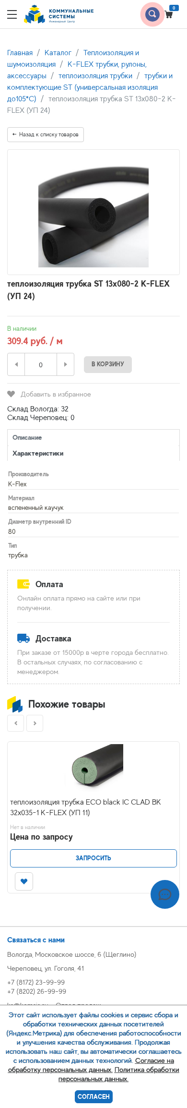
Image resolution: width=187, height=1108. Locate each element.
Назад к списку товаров (49, 134)
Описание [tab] (27, 437)
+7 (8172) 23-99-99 (36, 982)
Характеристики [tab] (37, 453)
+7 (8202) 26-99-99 (36, 991)
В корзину (108, 364)
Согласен (94, 1096)
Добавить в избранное (56, 394)
